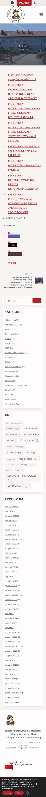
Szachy (8, 394)
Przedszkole (10, 376)
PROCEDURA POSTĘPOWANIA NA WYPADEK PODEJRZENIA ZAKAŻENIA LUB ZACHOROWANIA (22, 203)
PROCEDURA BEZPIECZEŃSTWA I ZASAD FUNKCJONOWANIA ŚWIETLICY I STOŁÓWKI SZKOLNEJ (24, 131)
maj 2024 (9, 614)
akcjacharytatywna (13, 434)
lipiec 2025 (9, 553)
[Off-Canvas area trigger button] (41, 14)
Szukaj (36, 300)
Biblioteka (9, 329)
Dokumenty (23, 50)
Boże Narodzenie (31, 434)
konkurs (30, 452)
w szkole (17, 486)
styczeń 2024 (10, 632)
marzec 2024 (10, 623)
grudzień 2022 (11, 683)
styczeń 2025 (10, 581)
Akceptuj (8, 793)
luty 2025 (9, 576)
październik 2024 (12, 595)
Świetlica (8, 390)
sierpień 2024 (10, 604)
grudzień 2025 (11, 530)
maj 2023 (9, 660)
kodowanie (14, 452)
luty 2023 (9, 674)
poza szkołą (28, 458)
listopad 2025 (10, 534)
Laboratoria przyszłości (14, 352)
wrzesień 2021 (11, 702)
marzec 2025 (10, 572)
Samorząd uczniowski (14, 385)
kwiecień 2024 (11, 618)
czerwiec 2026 (11, 506)
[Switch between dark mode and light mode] (35, 3)
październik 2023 (12, 646)
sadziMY (23, 465)
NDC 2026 (10, 459)
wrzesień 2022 (11, 697)
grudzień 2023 (11, 637)
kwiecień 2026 (11, 516)
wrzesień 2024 (11, 600)
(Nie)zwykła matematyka (14, 423)
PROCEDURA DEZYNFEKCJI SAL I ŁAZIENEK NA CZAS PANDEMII (24, 151)
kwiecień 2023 (11, 665)
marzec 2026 (10, 520)
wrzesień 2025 (11, 544)
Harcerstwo (10, 343)
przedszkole (10, 465)
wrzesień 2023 (11, 651)
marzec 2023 (10, 669)
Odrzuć (19, 793)
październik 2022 (12, 693)
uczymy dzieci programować (21, 477)
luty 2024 (9, 628)
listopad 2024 (10, 590)
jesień (9, 447)
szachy (18, 470)
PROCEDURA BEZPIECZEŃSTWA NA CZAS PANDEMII (24, 165)
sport (8, 470)
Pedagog (9, 362)
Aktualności (10, 320)
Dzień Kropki (11, 441)
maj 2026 (9, 511)
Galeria (8, 338)
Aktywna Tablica (11, 325)
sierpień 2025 (10, 548)
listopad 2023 (10, 641)
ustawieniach (7, 788)
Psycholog (9, 380)
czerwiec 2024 (11, 609)
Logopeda (9, 357)
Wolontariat (10, 399)
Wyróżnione (10, 404)
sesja (33, 465)
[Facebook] (12, 2)
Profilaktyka (10, 371)
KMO (7, 348)
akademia (31, 428)
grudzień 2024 (11, 586)
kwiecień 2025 (11, 567)
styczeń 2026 (10, 525)
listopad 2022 (10, 688)
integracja (29, 440)
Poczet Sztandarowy (13, 366)
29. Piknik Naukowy (13, 429)
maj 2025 (9, 562)
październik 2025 (12, 539)
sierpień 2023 (10, 655)
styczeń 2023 (10, 679)
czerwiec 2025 (11, 558)
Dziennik (24, 2)
